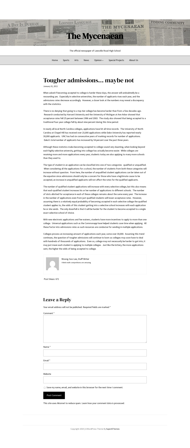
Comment (49, 313)
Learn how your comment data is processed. (103, 403)
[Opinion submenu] (103, 60)
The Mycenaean (95, 35)
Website (47, 373)
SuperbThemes (113, 429)
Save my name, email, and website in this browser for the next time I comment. (85, 387)
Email (46, 360)
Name (47, 346)
